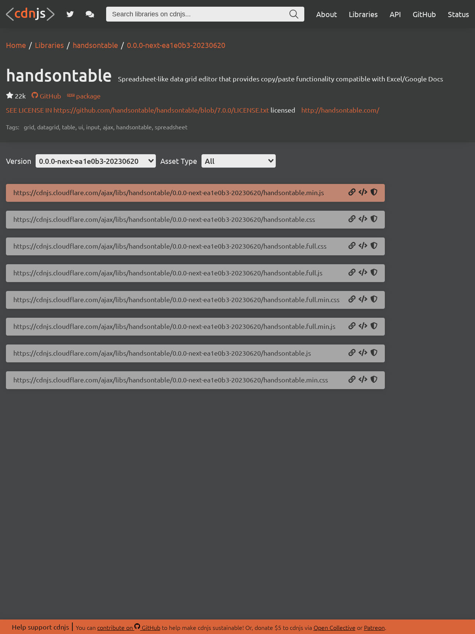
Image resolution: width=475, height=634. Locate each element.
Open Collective (335, 627)
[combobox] (96, 161)
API (395, 14)
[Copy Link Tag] (362, 219)
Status (458, 14)
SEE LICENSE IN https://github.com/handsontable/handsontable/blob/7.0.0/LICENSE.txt (138, 110)
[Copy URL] (352, 192)
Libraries (363, 14)
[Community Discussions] (90, 14)
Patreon (374, 627)
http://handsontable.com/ (340, 110)
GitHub (424, 14)
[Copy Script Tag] (362, 192)
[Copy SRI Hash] (373, 192)
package (88, 96)
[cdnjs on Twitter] (70, 14)
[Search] (293, 14)
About (326, 14)
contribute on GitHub (128, 627)
